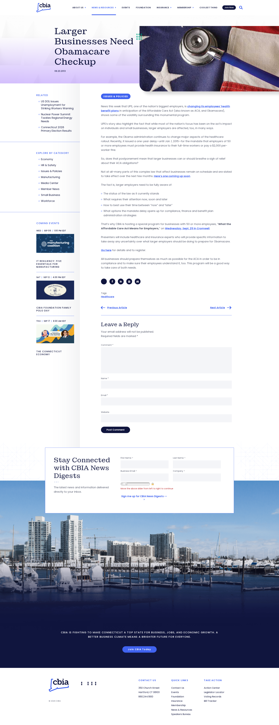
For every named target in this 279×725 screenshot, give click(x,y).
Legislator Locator (214, 692)
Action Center (212, 688)
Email (104, 395)
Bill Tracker (210, 701)
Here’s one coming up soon (172, 176)
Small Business (50, 195)
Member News (50, 189)
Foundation (143, 7)
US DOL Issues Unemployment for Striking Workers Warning (57, 105)
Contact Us (177, 688)
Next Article (217, 307)
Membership (184, 7)
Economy (47, 159)
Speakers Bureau (181, 714)
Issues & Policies (51, 171)
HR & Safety (48, 165)
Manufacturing (50, 177)
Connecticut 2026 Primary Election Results (56, 129)
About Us (78, 7)
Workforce (48, 201)
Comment (107, 345)
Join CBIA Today (139, 649)
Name (105, 378)
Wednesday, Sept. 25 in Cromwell (187, 228)
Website (105, 412)
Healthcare (107, 296)
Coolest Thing (209, 7)
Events (126, 7)
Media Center (49, 183)
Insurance (163, 7)
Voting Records (212, 696)
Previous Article (117, 307)
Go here (106, 250)
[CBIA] (43, 7)
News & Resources (103, 7)
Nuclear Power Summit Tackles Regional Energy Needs (56, 118)
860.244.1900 (145, 696)
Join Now (229, 7)
